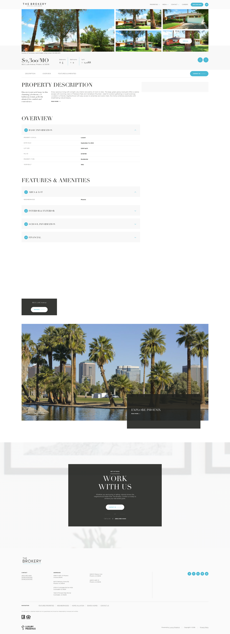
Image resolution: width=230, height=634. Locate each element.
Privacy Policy (204, 627)
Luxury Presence (174, 627)
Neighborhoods (63, 605)
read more (135, 413)
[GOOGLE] (202, 574)
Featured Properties (46, 605)
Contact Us (197, 4)
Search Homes (92, 605)
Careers (185, 4)
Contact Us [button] (105, 605)
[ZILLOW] (206, 574)
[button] (199, 73)
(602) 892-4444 (120, 518)
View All (185, 41)
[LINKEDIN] (198, 574)
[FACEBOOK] (189, 574)
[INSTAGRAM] (194, 574)
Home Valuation (78, 605)
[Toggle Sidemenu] (206, 4)
